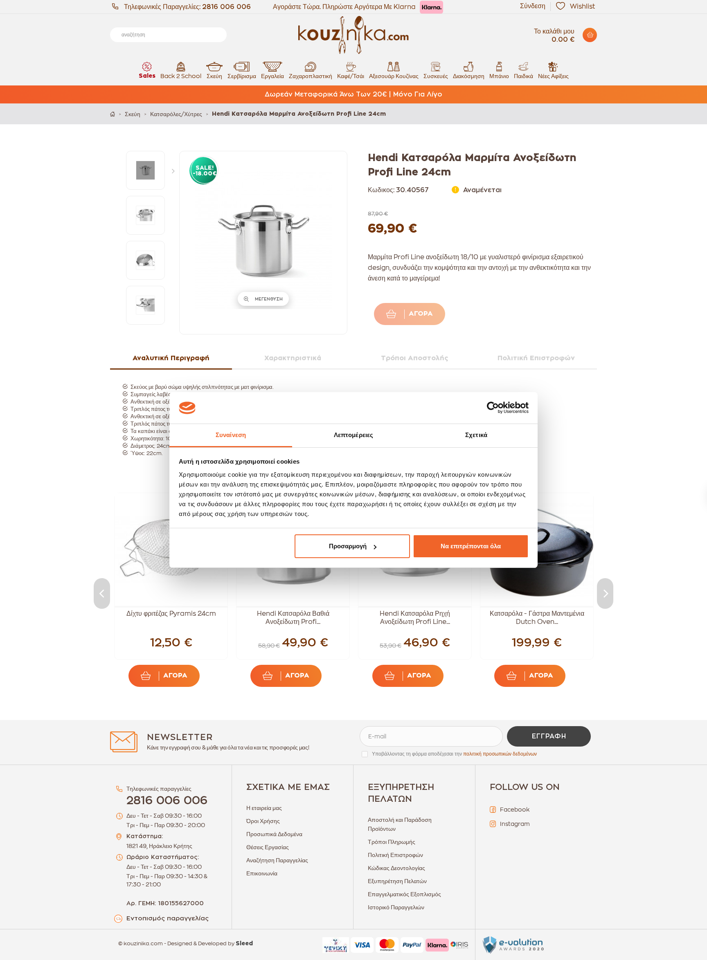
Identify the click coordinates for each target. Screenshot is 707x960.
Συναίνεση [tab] (231, 434)
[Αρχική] (112, 114)
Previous (102, 593)
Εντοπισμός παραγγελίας (167, 918)
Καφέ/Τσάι (350, 76)
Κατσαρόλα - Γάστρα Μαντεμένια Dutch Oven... (537, 617)
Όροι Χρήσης (263, 821)
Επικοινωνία (261, 873)
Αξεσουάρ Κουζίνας (394, 76)
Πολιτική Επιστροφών (395, 855)
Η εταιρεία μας (264, 808)
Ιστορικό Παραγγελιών (396, 907)
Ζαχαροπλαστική (310, 76)
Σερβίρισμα (241, 76)
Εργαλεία (272, 76)
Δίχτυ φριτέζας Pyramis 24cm (171, 613)
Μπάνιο (499, 76)
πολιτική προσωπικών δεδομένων (500, 753)
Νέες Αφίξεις (553, 76)
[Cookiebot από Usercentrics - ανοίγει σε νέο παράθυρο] (493, 408)
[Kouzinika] (353, 35)
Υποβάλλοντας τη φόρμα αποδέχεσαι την (454, 753)
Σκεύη (214, 76)
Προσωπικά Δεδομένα (274, 834)
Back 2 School (180, 76)
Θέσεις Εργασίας (267, 847)
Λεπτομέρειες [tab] (353, 434)
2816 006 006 (226, 7)
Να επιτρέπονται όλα (471, 546)
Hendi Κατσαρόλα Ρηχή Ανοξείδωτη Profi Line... (415, 617)
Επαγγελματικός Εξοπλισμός (404, 894)
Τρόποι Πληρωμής (391, 842)
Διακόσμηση (468, 76)
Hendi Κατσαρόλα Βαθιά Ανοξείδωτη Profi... (293, 617)
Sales (147, 76)
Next (175, 170)
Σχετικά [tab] (476, 434)
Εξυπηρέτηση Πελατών (397, 881)
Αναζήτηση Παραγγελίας (277, 860)
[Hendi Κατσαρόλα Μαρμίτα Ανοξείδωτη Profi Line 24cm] (145, 170)
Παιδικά (523, 76)
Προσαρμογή (348, 546)
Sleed (244, 944)
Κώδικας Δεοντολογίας (396, 868)
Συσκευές (435, 76)
